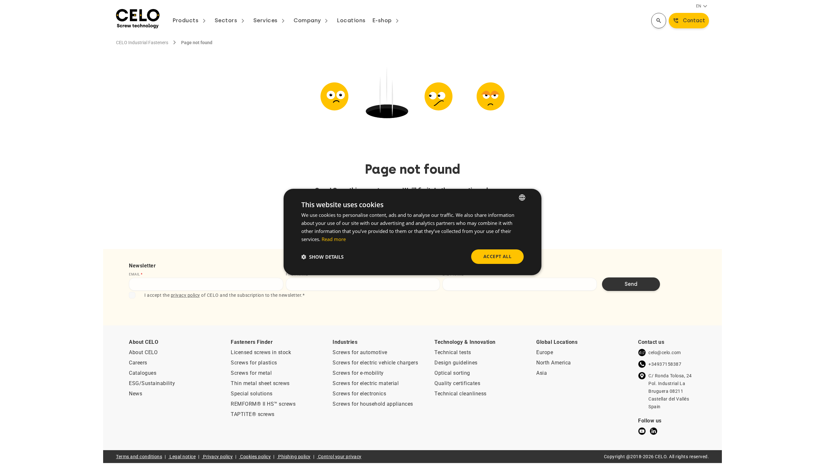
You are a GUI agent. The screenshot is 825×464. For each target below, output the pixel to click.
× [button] (531, 197)
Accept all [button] (497, 256)
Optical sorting (452, 373)
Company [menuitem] (312, 20)
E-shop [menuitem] (387, 20)
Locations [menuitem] (351, 20)
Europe (544, 352)
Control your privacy (340, 456)
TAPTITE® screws (253, 414)
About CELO (143, 352)
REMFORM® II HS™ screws (263, 404)
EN (702, 6)
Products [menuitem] (190, 20)
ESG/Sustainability (152, 383)
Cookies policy (255, 456)
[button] (322, 256)
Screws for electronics (359, 394)
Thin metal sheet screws (260, 383)
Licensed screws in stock (261, 352)
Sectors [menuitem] (231, 20)
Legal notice (183, 456)
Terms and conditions (139, 456)
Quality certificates (457, 383)
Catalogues (142, 373)
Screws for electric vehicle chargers (375, 363)
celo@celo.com (664, 352)
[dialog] (412, 232)
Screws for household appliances (373, 404)
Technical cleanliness (460, 394)
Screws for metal (251, 373)
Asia (541, 373)
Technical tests (452, 352)
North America (553, 363)
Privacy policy (218, 456)
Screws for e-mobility (358, 373)
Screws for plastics (254, 363)
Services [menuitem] (270, 20)
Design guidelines (456, 363)
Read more (334, 239)
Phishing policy (294, 456)
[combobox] (522, 197)
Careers (138, 363)
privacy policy (185, 295)
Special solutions (252, 394)
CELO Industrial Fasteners (142, 42)
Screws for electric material (366, 383)
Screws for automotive (360, 352)
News (135, 394)
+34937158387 (664, 364)
